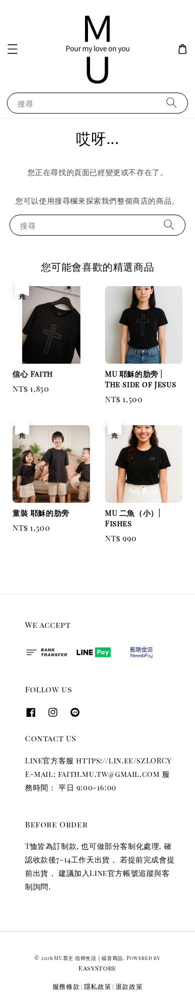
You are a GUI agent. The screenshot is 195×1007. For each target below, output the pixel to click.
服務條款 (66, 986)
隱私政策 (98, 986)
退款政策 (129, 986)
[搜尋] (172, 103)
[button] (13, 49)
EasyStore (97, 967)
